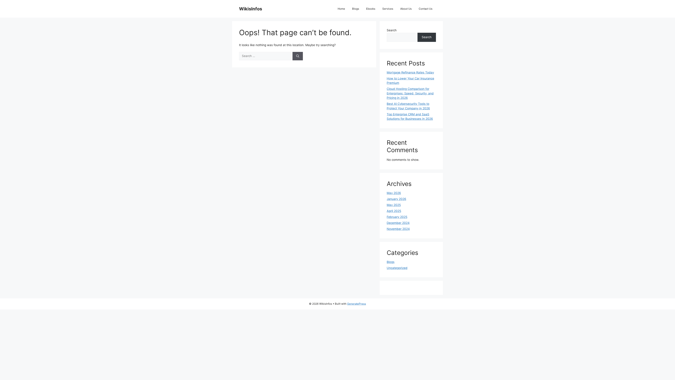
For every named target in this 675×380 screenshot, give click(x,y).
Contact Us (425, 8)
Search (392, 30)
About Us (406, 8)
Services (387, 8)
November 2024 (398, 229)
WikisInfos (250, 8)
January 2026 (396, 199)
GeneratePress (356, 303)
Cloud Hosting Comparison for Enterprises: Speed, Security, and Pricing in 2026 (410, 93)
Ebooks (370, 8)
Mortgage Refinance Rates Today (410, 72)
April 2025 (394, 211)
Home (341, 8)
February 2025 (397, 217)
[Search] (297, 56)
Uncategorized (397, 268)
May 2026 (394, 193)
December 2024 (398, 223)
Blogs (355, 8)
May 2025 (394, 205)
